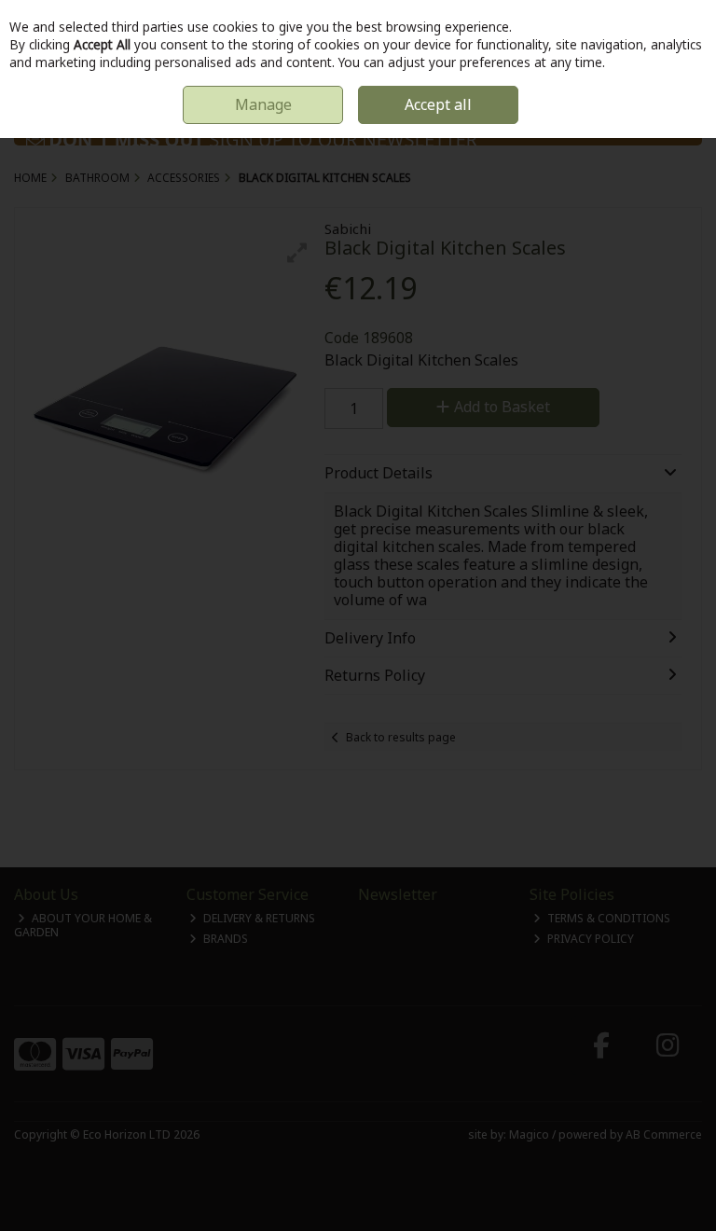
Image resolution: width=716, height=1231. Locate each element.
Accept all (438, 104)
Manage (263, 104)
